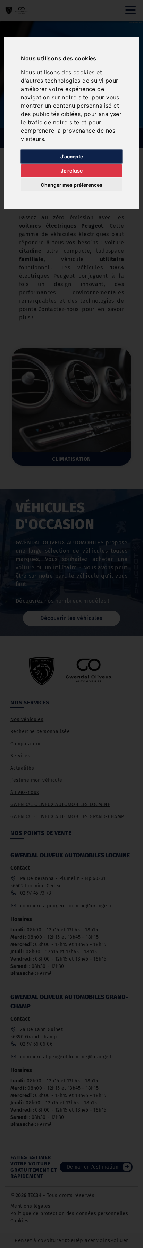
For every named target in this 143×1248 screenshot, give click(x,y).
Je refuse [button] (72, 171)
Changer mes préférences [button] (71, 185)
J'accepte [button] (71, 156)
